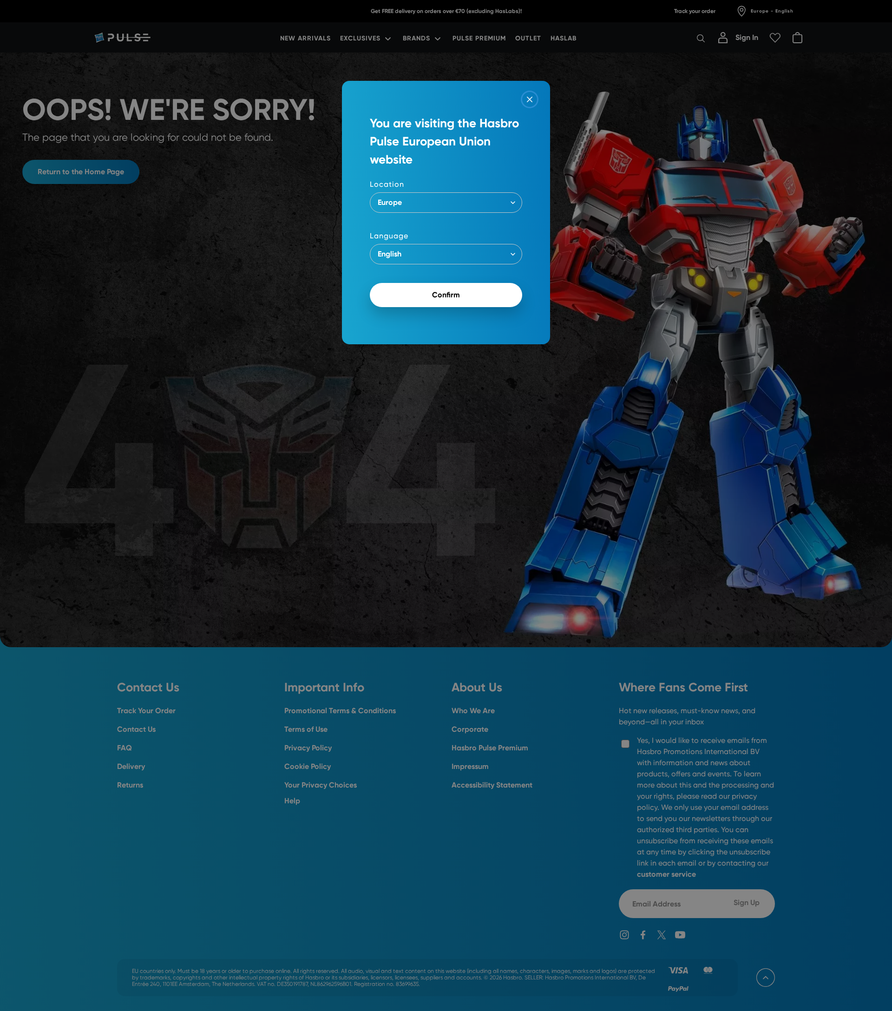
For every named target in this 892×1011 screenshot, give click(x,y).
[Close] (529, 99)
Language (389, 235)
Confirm (446, 294)
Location (387, 184)
